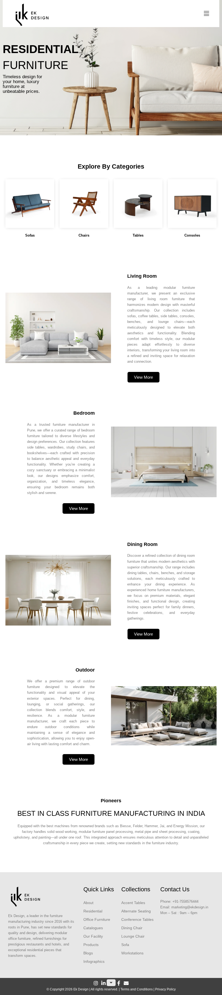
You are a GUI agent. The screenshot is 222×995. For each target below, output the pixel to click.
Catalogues (93, 928)
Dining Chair (131, 928)
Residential (92, 911)
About (88, 903)
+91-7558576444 (185, 901)
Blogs (88, 953)
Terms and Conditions (136, 989)
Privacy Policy (165, 989)
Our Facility (93, 936)
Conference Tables (137, 919)
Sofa (125, 944)
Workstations (132, 953)
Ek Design (81, 989)
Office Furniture (96, 919)
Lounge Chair (133, 936)
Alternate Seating (136, 911)
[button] (206, 13)
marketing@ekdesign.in (189, 907)
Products (91, 944)
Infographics (94, 961)
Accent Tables (133, 903)
